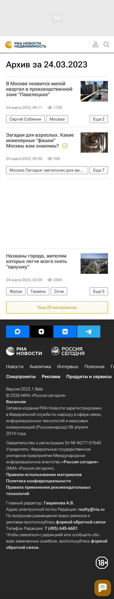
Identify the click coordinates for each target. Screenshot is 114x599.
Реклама (51, 376)
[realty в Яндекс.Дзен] (41, 331)
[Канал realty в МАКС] (17, 331)
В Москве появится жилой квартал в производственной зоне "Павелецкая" (39, 89)
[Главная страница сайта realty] (36, 44)
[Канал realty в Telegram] (88, 331)
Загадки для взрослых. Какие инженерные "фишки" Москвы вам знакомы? (40, 140)
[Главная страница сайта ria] (7, 44)
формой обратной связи (80, 522)
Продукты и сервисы (89, 376)
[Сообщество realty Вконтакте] (65, 331)
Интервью (67, 366)
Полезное (95, 366)
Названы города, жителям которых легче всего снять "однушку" (36, 261)
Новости (14, 366)
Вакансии (16, 401)
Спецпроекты (21, 376)
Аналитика (40, 366)
